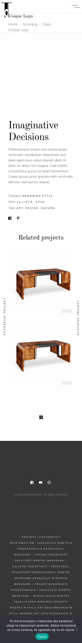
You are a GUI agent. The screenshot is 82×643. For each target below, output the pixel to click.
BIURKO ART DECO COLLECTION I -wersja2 (41, 283)
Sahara (48, 208)
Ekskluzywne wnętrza (33, 602)
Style (47, 24)
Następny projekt (78, 317)
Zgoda (42, 636)
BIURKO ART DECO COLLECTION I (41, 354)
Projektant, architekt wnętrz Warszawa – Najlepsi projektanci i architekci (41, 560)
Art (19, 208)
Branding (30, 24)
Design (32, 208)
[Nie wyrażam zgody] (76, 629)
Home (13, 24)
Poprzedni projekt (4, 316)
